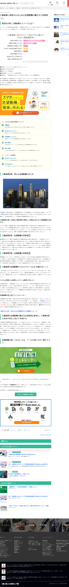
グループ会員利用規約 (46, 547)
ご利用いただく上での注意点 (61, 544)
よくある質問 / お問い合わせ (61, 550)
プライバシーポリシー (46, 543)
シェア (14, 430)
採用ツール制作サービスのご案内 (34, 543)
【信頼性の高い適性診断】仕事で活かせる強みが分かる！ (22, 454)
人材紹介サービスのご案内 (33, 541)
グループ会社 (44, 541)
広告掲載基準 (58, 547)
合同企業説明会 (3, 544)
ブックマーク (28, 430)
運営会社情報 (44, 540)
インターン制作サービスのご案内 (34, 544)
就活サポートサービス (4, 553)
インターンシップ (3, 546)
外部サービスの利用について (47, 549)
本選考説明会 (2, 541)
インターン (6, 525)
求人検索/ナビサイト (4, 550)
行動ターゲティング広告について (48, 544)
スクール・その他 (3, 556)
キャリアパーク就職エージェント (6, 540)
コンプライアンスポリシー (47, 550)
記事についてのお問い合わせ (46, 434)
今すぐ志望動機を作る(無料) (26, 394)
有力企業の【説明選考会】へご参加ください (19, 474)
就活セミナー (2, 543)
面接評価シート (17, 552)
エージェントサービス (4, 549)
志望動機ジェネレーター (18, 541)
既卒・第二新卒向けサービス (5, 555)
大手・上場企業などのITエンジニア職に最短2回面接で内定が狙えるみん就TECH (28, 464)
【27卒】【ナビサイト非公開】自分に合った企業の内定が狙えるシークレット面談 (28, 505)
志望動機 (30, 525)
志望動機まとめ (17, 549)
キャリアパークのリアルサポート (62, 541)
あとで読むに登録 (5, 430)
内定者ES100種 (17, 546)
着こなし (55, 525)
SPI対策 (15, 550)
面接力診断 (16, 547)
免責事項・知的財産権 (60, 546)
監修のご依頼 (58, 549)
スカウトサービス (3, 552)
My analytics (16, 540)
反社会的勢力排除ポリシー (47, 553)
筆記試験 (43, 525)
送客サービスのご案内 (32, 549)
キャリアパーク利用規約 (46, 546)
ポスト (20, 430)
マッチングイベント (3, 547)
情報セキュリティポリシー (47, 552)
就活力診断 (16, 544)
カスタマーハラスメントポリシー (48, 555)
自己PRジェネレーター (18, 543)
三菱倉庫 (2, 18)
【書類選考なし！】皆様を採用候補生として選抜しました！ (22, 487)
